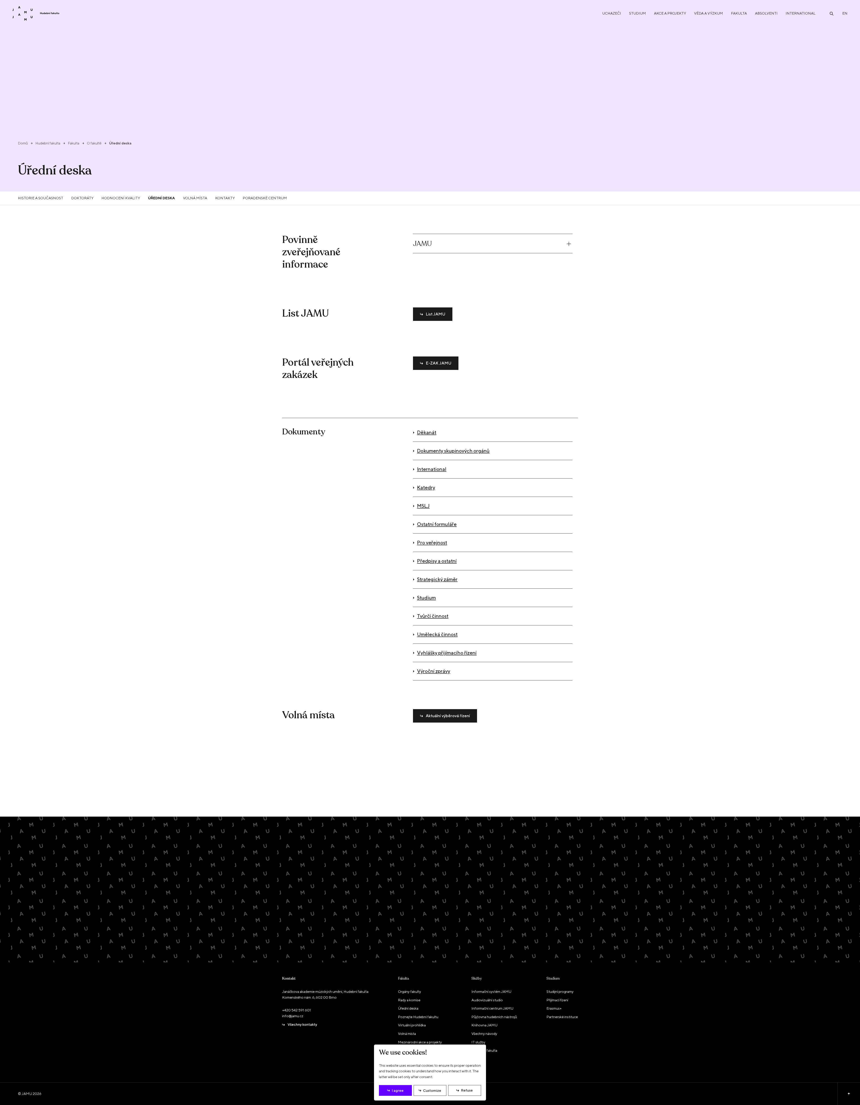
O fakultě (94, 143)
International (431, 469)
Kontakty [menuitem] (225, 198)
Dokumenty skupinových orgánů (453, 451)
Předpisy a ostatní (437, 561)
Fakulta (73, 143)
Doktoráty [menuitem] (82, 198)
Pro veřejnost (432, 542)
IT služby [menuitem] (478, 1042)
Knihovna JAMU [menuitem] (484, 1025)
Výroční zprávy (433, 671)
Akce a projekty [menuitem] (670, 13)
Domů (23, 143)
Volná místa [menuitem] (195, 198)
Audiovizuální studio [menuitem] (487, 1000)
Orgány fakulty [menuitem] (409, 991)
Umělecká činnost (437, 634)
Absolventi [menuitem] (766, 13)
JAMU (422, 243)
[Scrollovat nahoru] (848, 1094)
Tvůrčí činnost (432, 616)
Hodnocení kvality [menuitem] (120, 198)
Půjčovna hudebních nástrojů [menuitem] (494, 1017)
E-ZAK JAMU (438, 363)
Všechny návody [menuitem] (484, 1034)
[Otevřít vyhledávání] (831, 13)
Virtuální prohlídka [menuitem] (412, 1025)
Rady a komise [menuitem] (409, 1000)
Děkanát (426, 432)
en (844, 13)
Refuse (467, 1090)
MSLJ (423, 506)
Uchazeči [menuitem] (611, 13)
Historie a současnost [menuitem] (40, 198)
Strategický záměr (437, 579)
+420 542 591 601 (296, 1010)
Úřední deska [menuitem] (161, 198)
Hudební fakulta (47, 143)
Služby (476, 978)
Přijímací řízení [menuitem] (557, 1000)
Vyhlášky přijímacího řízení (447, 653)
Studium (426, 598)
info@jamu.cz (292, 1016)
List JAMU (435, 314)
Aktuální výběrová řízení (448, 715)
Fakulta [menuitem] (739, 13)
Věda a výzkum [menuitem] (708, 13)
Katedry (426, 487)
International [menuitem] (800, 13)
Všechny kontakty (302, 1024)
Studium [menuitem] (637, 13)
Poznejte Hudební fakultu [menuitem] (418, 1017)
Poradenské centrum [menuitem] (265, 198)
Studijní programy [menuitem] (560, 991)
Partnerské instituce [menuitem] (562, 1017)
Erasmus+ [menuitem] (554, 1008)
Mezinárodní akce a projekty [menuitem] (420, 1042)
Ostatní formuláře (437, 524)
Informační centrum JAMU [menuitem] (492, 1008)
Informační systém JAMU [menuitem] (491, 991)
